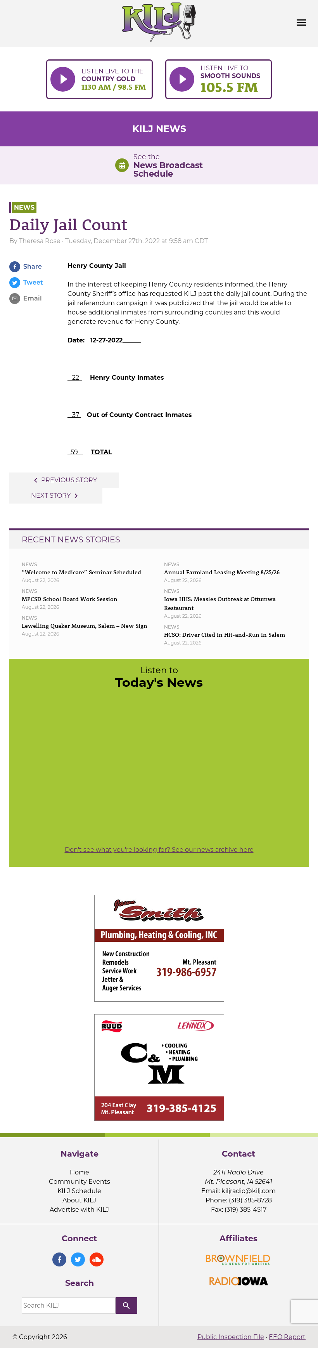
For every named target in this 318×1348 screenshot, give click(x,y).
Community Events (79, 1181)
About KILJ (79, 1200)
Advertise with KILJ (79, 1209)
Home (79, 1172)
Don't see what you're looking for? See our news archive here (159, 849)
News (24, 207)
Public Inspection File (230, 1337)
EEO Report (287, 1337)
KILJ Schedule (79, 1191)
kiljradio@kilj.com (248, 1191)
